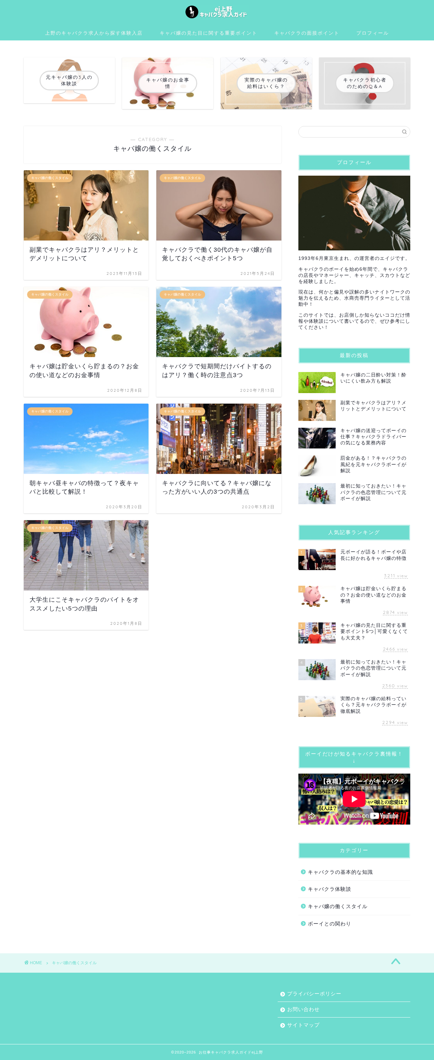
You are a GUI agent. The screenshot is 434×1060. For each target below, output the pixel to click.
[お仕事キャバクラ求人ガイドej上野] (217, 18)
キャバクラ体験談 (329, 889)
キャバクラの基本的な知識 (340, 872)
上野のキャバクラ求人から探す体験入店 (94, 33)
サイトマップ (303, 1025)
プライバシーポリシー (314, 993)
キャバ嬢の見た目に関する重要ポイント (208, 33)
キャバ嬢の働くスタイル (338, 906)
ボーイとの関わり (329, 923)
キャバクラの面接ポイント (306, 33)
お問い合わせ (303, 1009)
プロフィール (372, 33)
